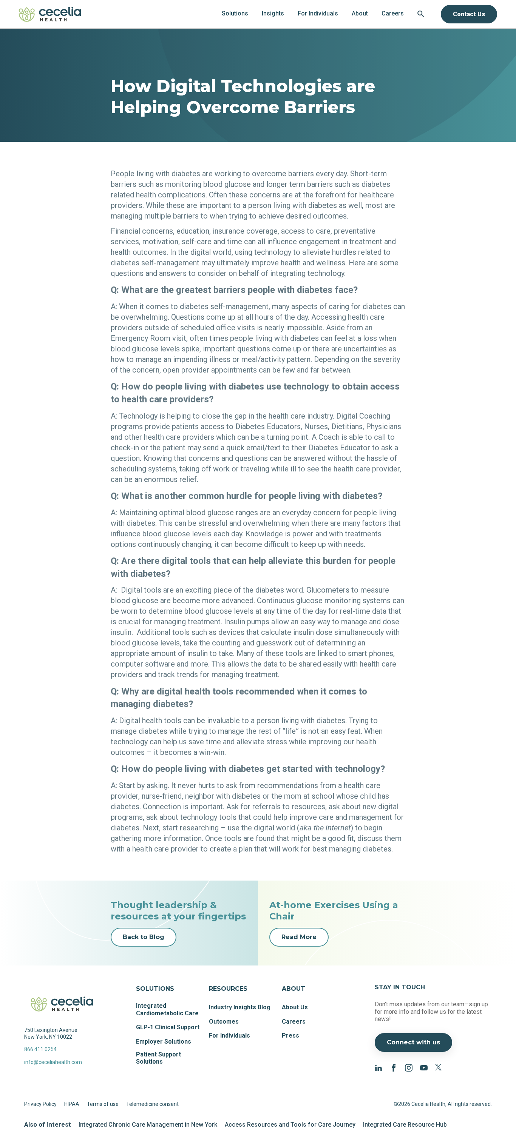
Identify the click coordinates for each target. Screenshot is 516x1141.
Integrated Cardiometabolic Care (167, 1009)
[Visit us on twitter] (439, 1067)
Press (290, 1035)
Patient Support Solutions (158, 1058)
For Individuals (229, 1035)
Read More (299, 937)
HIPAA (71, 1104)
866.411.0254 (40, 1049)
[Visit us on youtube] (424, 1067)
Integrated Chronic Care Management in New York (148, 1124)
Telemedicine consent (152, 1104)
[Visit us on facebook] (393, 1067)
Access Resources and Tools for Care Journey (290, 1124)
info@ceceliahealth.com (53, 1062)
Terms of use (103, 1104)
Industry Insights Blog (239, 1007)
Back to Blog (143, 937)
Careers (294, 1021)
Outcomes (224, 1021)
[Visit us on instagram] (408, 1067)
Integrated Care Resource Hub (405, 1124)
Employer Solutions (163, 1041)
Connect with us (413, 1042)
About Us (295, 1007)
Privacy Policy (40, 1104)
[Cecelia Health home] (50, 14)
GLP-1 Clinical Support (167, 1027)
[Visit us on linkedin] (378, 1067)
